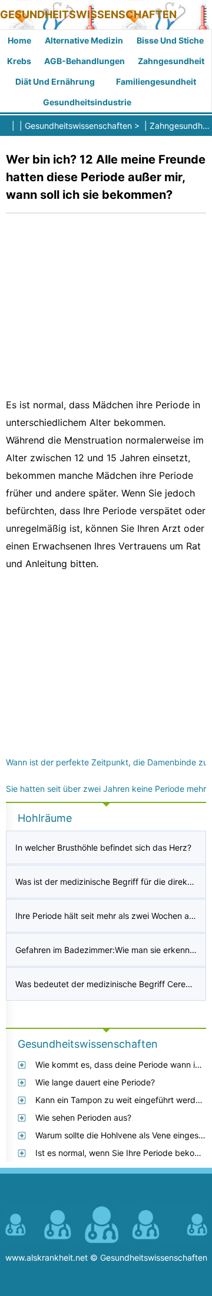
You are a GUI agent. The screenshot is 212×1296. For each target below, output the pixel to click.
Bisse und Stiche (170, 40)
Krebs (19, 61)
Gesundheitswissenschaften (88, 14)
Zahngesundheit (171, 61)
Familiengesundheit (156, 81)
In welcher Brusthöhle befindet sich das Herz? (103, 847)
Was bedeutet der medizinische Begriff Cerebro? (109, 984)
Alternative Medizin (84, 40)
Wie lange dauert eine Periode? (95, 1082)
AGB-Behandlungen (84, 61)
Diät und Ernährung (55, 81)
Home (19, 40)
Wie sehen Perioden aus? (83, 1117)
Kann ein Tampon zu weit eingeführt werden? (122, 1100)
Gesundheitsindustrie (87, 102)
